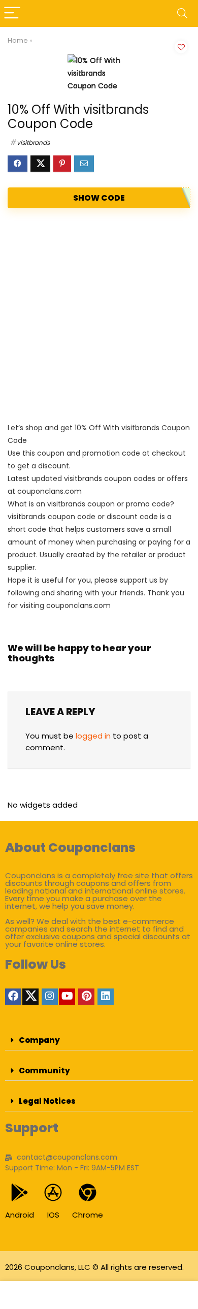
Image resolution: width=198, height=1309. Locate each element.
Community (44, 1070)
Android (19, 1214)
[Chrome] (87, 1192)
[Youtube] (67, 996)
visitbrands (33, 142)
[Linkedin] (105, 996)
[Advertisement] (99, 315)
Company (39, 1040)
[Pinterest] (86, 996)
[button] (99, 1040)
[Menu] (12, 13)
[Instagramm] (50, 996)
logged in (93, 735)
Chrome (87, 1214)
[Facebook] (13, 996)
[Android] (19, 1192)
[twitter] (30, 996)
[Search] (182, 13)
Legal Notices (47, 1101)
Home (18, 40)
